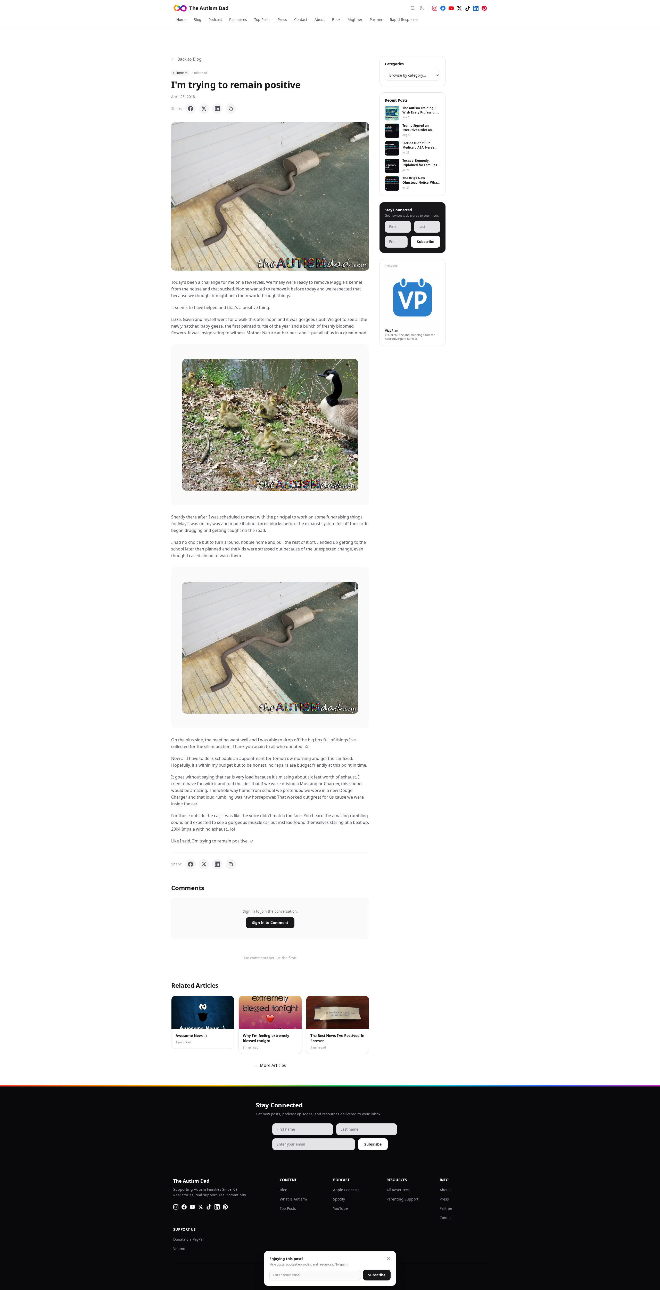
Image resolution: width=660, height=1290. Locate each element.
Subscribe (425, 241)
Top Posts (262, 19)
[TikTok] (467, 8)
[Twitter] (459, 8)
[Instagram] (434, 8)
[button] (270, 196)
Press (282, 19)
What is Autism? (293, 1199)
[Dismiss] (388, 1258)
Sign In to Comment (270, 922)
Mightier (355, 19)
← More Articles (270, 1065)
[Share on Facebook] (190, 108)
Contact (300, 19)
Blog (197, 19)
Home (181, 19)
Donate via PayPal (188, 1239)
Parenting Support (402, 1199)
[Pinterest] (484, 8)
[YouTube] (451, 8)
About (320, 19)
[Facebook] (443, 8)
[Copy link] (231, 108)
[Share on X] (204, 108)
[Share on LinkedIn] (217, 108)
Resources (238, 19)
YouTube (340, 1208)
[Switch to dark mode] (422, 8)
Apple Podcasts (346, 1189)
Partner (376, 19)
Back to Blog (189, 59)
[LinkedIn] (475, 8)
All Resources (398, 1189)
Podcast (215, 19)
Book (336, 19)
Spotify (339, 1199)
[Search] (412, 8)
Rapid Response (404, 19)
